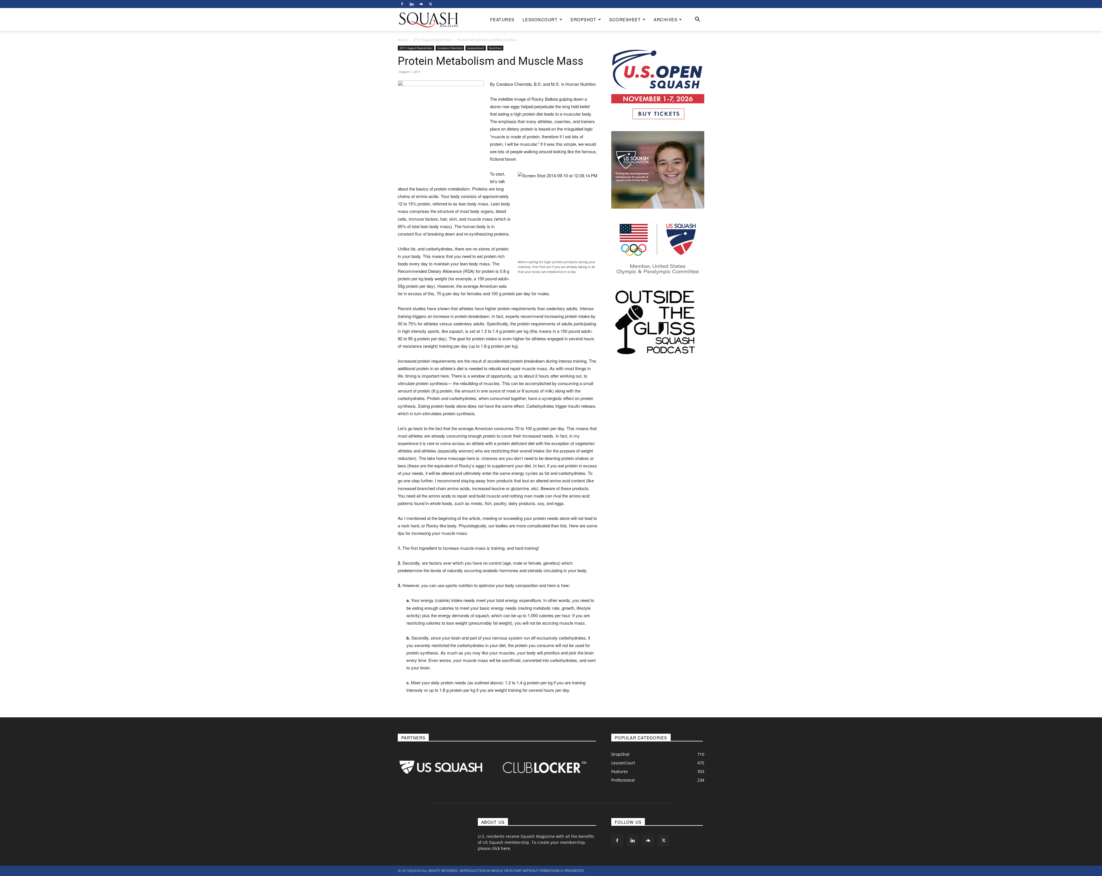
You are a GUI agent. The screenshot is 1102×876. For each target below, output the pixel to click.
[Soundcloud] (421, 4)
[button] (697, 20)
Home (403, 39)
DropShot (583, 19)
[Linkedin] (411, 4)
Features (502, 19)
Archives (665, 19)
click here (501, 848)
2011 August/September (432, 39)
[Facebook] (402, 4)
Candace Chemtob (449, 48)
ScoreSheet (625, 19)
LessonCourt (540, 19)
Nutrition (495, 48)
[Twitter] (430, 4)
